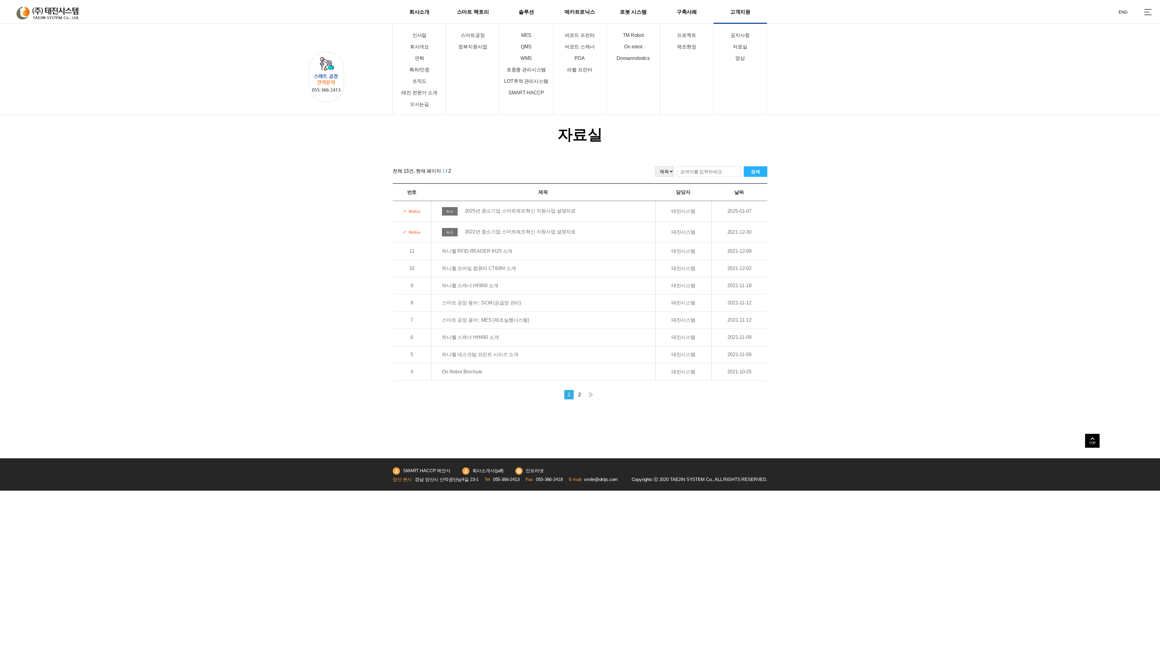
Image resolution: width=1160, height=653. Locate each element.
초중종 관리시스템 (526, 69)
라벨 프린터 (579, 69)
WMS (526, 58)
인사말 (419, 35)
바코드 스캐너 (580, 46)
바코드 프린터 (580, 35)
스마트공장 (473, 35)
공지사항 (739, 35)
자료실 (740, 46)
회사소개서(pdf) (488, 470)
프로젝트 (686, 35)
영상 (740, 58)
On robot (633, 46)
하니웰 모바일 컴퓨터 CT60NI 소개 (479, 268)
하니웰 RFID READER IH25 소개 (477, 251)
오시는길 (419, 104)
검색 (755, 171)
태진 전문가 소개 (419, 92)
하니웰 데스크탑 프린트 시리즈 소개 (480, 354)
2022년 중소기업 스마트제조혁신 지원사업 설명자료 (511, 231)
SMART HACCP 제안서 (426, 470)
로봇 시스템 (633, 12)
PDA (580, 58)
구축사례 (687, 12)
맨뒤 (590, 394)
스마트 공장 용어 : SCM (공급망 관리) (481, 302)
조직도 (419, 81)
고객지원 (740, 12)
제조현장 (686, 46)
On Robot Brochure (462, 371)
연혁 (419, 58)
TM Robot (633, 35)
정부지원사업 (472, 46)
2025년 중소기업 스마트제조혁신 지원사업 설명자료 (511, 210)
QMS (526, 46)
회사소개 (419, 12)
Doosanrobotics (633, 58)
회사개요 (419, 46)
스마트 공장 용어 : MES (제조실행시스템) (485, 320)
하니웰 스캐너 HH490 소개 (470, 337)
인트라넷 (534, 470)
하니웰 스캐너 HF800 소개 (470, 285)
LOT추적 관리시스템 (526, 81)
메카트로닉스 (580, 12)
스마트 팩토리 (473, 12)
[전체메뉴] (1148, 12)
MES (526, 35)
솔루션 (526, 12)
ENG (1123, 12)
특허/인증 (419, 69)
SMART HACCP (526, 92)
